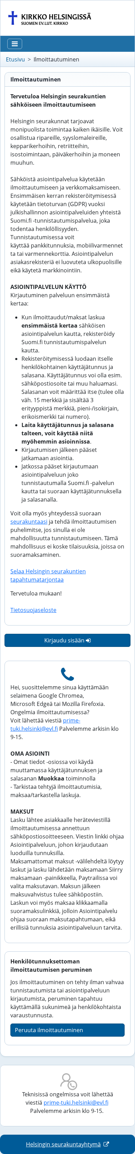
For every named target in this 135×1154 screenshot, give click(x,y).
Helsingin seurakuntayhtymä (63, 1144)
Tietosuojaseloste (33, 610)
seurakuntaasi (28, 521)
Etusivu (15, 59)
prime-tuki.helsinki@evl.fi (76, 1102)
